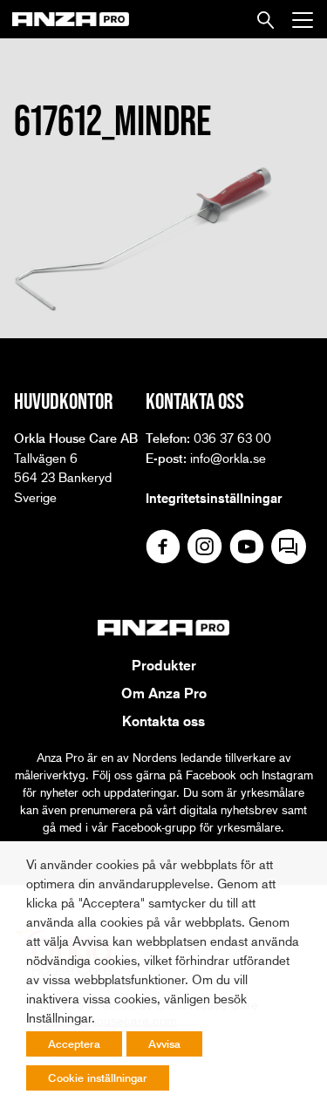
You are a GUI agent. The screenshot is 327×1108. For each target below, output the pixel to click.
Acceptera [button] (74, 1043)
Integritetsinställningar (214, 498)
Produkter (164, 665)
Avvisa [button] (164, 1043)
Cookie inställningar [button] (97, 1077)
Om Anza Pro (164, 693)
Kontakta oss (163, 721)
